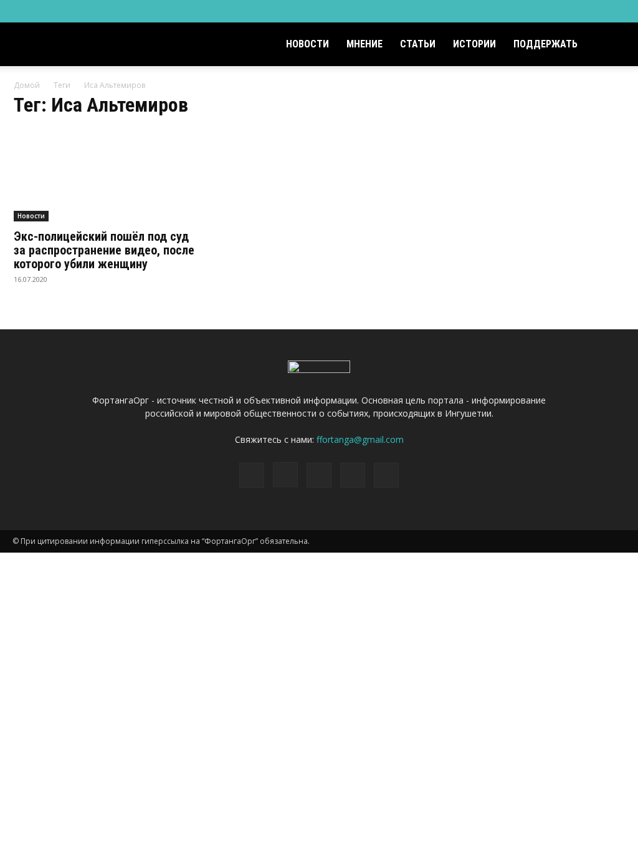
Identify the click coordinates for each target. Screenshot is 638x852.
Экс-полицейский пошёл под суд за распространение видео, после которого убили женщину (104, 250)
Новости (307, 44)
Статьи (418, 44)
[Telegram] (575, 11)
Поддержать (545, 44)
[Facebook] (534, 11)
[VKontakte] (595, 11)
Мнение (364, 44)
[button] (611, 45)
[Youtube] (616, 11)
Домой (27, 85)
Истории (474, 44)
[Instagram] (554, 11)
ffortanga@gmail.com (360, 439)
